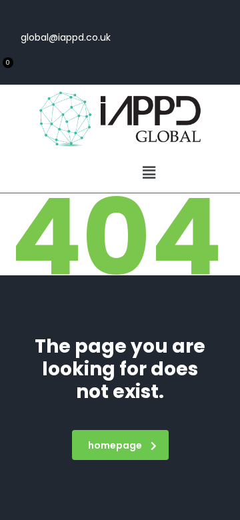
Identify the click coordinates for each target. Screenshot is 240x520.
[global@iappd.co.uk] (103, 13)
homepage (115, 445)
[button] (148, 172)
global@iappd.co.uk (66, 37)
